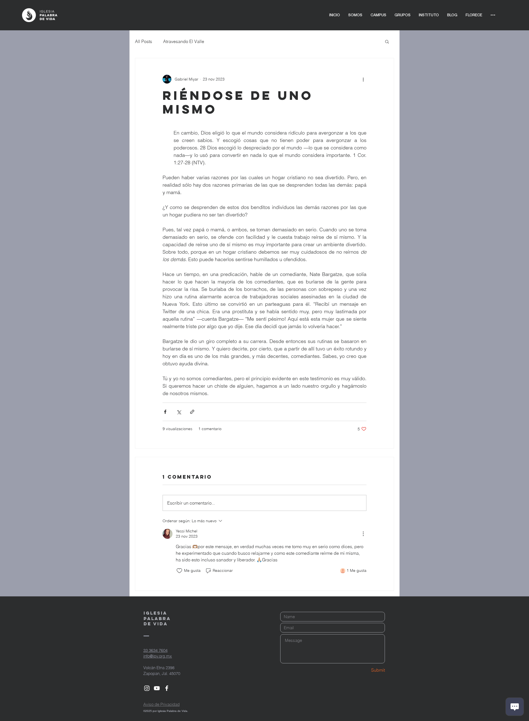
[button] (387, 41)
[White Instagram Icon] (146, 688)
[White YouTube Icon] (156, 688)
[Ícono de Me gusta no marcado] (179, 570)
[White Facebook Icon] (166, 688)
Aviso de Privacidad (161, 704)
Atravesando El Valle (183, 41)
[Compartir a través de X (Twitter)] (178, 411)
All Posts (143, 41)
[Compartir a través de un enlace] (192, 411)
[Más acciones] (363, 79)
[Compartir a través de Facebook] (165, 411)
